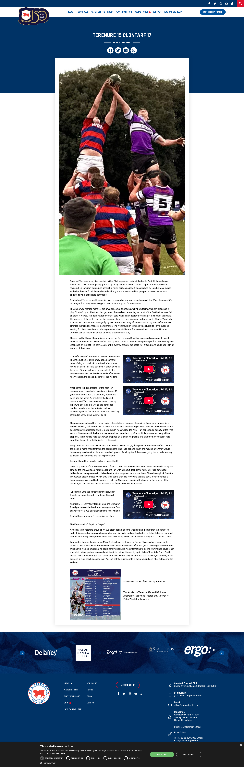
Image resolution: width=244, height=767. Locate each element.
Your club (83, 11)
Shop (145, 11)
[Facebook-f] (209, 3)
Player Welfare (124, 11)
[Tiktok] (232, 3)
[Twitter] (214, 3)
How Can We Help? (173, 11)
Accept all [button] (162, 754)
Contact (157, 11)
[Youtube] (226, 3)
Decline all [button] (188, 754)
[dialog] (122, 754)
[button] (110, 50)
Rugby (110, 11)
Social (137, 11)
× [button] (241, 745)
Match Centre (98, 11)
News (70, 11)
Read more (60, 753)
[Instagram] (220, 3)
